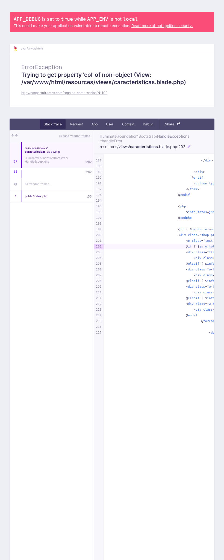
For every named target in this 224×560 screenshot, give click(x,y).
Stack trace (53, 124)
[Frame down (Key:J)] (16, 136)
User (109, 124)
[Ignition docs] (17, 48)
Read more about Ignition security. (162, 25)
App (95, 124)
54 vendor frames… (38, 184)
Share (170, 124)
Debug (148, 124)
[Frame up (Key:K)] (12, 136)
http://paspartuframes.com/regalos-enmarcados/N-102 (64, 93)
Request (76, 124)
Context (128, 124)
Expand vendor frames (74, 136)
